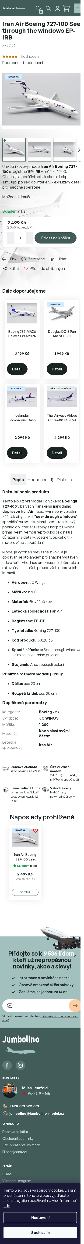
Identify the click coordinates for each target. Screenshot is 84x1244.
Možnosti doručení (18, 196)
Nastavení (40, 1217)
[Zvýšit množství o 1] (29, 238)
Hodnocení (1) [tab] (40, 479)
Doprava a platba (15, 1131)
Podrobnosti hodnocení (22, 62)
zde (7, 1205)
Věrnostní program (16, 1181)
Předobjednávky (14, 1152)
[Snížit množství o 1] (10, 238)
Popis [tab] (18, 479)
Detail (17, 369)
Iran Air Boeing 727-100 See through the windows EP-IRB (25, 857)
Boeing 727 (49, 712)
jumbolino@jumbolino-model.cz (36, 1113)
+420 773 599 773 (24, 1106)
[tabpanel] (25, 862)
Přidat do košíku (55, 238)
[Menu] (78, 8)
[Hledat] (48, 8)
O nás (7, 1174)
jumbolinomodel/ (20, 1065)
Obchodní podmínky (17, 1138)
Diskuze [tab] (64, 479)
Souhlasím (40, 1232)
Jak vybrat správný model (21, 1145)
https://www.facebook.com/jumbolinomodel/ (7, 1065)
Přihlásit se (75, 1005)
